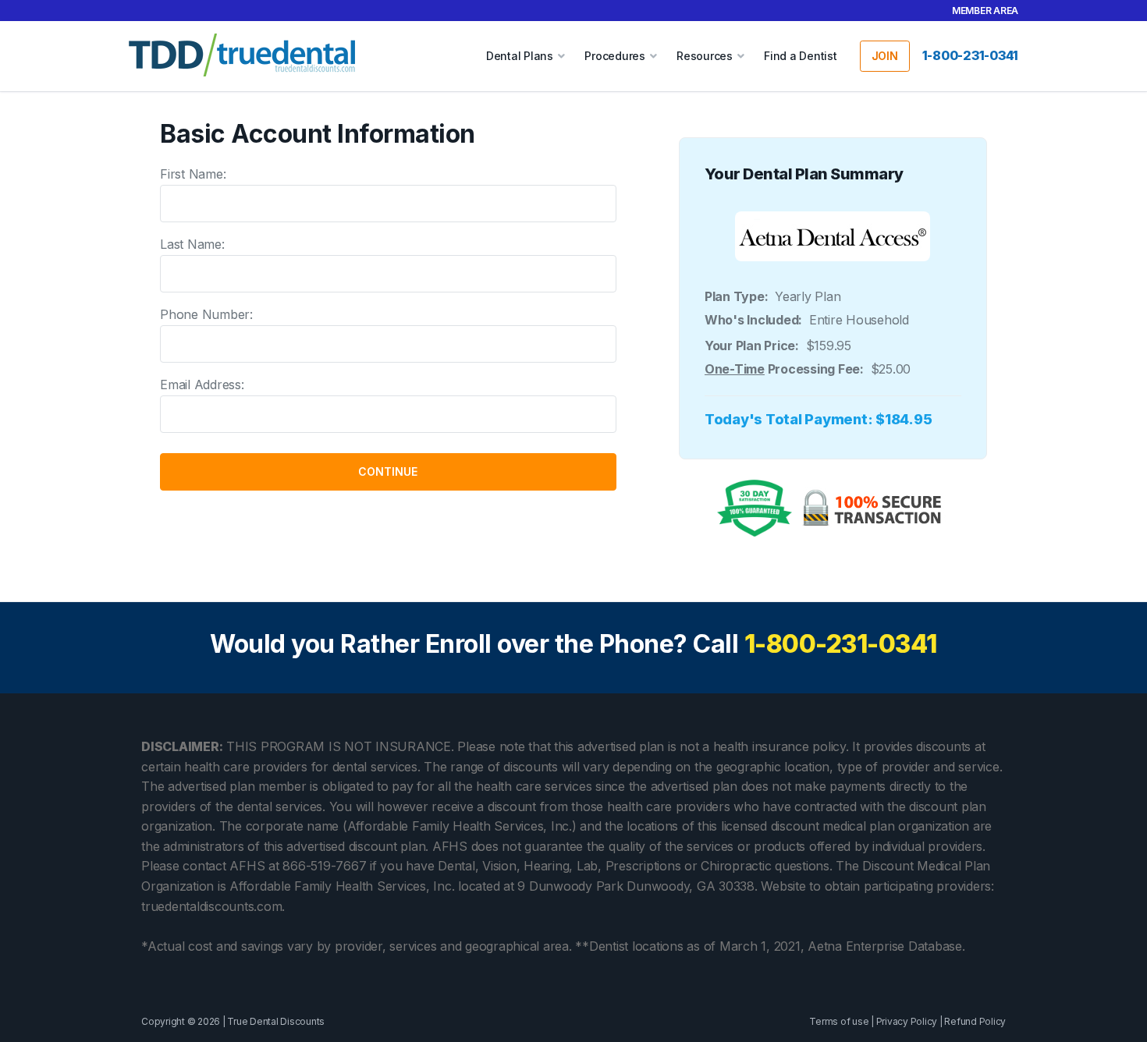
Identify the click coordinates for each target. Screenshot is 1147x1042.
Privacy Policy (907, 1021)
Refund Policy (975, 1021)
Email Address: (202, 384)
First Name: (192, 174)
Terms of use (838, 1021)
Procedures (614, 55)
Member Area (985, 10)
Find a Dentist (800, 55)
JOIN (885, 55)
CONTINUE (387, 471)
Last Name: (192, 244)
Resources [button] (704, 55)
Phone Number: (206, 314)
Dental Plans (519, 55)
